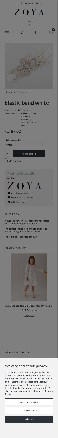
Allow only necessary (29, 402)
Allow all (29, 419)
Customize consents (29, 410)
